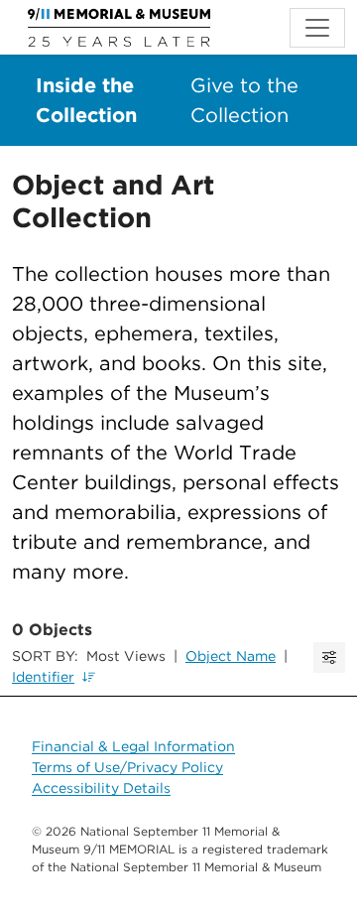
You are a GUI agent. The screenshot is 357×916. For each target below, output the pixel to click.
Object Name (230, 656)
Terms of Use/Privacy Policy (127, 767)
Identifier (43, 677)
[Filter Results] (329, 657)
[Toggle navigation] (317, 28)
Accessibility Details (101, 788)
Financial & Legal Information (133, 746)
